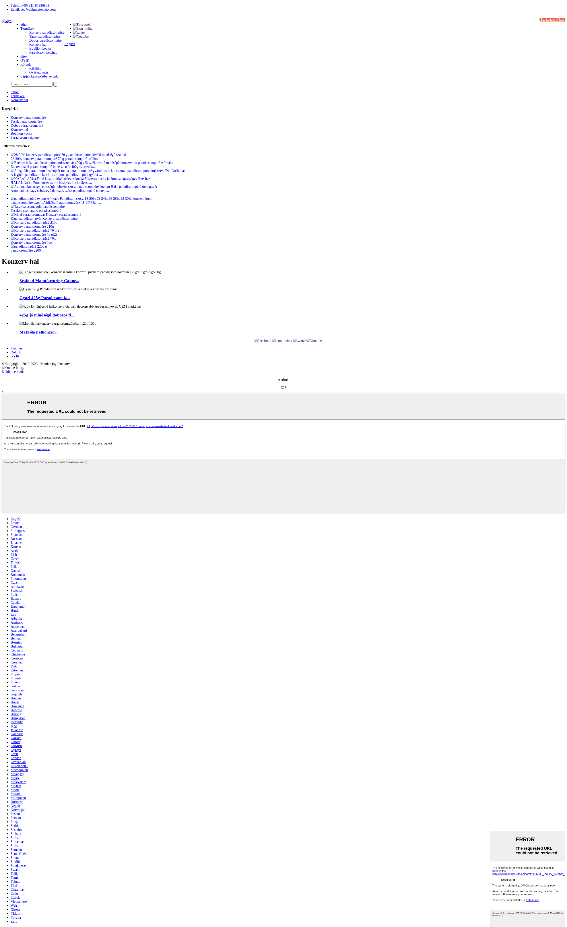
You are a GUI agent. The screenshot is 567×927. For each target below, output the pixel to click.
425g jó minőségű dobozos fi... (46, 315)
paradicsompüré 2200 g (27, 250)
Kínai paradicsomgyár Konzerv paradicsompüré (44, 218)
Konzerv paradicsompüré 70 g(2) (34, 234)
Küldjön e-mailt (13, 372)
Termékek (27, 28)
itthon (24, 24)
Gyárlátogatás (39, 72)
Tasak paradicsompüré (44, 36)
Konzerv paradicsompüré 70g (31, 242)
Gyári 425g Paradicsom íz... (44, 297)
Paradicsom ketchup (43, 52)
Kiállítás (35, 68)
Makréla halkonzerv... (39, 332)
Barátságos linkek (552, 19)
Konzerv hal (38, 44)
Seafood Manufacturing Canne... (49, 280)
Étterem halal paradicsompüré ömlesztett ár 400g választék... (53, 167)
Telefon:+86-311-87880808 (30, 5)
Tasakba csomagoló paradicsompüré (36, 210)
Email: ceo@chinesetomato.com (33, 9)
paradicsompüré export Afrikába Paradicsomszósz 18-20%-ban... (56, 202)
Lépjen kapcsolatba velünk (39, 76)
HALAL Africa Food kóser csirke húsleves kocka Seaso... (51, 182)
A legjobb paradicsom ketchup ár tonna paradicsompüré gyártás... (56, 174)
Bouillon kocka (40, 48)
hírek (23, 56)
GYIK (24, 60)
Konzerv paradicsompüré (46, 32)
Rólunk (25, 64)
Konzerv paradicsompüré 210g (32, 226)
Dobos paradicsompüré (45, 40)
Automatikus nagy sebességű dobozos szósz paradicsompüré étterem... (60, 190)
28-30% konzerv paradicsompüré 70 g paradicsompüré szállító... (55, 159)
